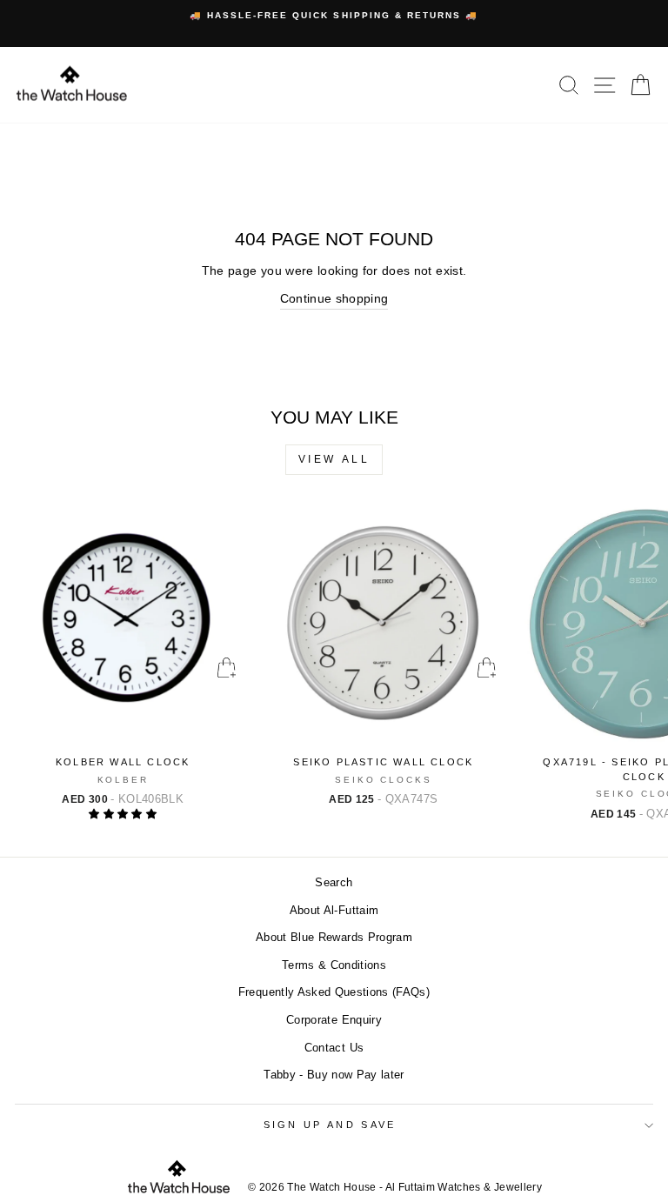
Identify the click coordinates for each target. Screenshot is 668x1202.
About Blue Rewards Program (334, 937)
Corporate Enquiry (334, 1019)
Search (333, 882)
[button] (123, 814)
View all (334, 459)
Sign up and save (330, 1124)
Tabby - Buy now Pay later (334, 1074)
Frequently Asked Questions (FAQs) (334, 991)
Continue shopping (334, 298)
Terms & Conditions (334, 965)
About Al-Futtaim (334, 910)
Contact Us (334, 1047)
